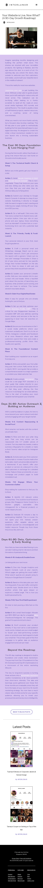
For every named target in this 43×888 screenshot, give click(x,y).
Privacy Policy (16, 858)
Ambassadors (12, 878)
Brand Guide (21, 880)
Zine (28, 874)
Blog (28, 876)
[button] (36, 5)
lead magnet (29, 379)
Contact (10, 874)
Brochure (20, 878)
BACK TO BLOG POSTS (21, 712)
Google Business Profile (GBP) (18, 309)
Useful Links (30, 880)
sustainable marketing (29, 675)
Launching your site (13, 90)
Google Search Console (18, 181)
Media (19, 874)
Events (29, 878)
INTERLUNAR (22, 779)
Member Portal (12, 880)
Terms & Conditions (25, 858)
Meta (36, 615)
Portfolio (20, 876)
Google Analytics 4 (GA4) (28, 178)
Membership (11, 876)
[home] (16, 5)
